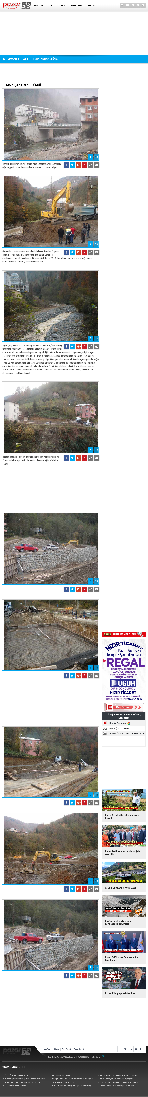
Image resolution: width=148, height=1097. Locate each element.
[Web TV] (127, 5)
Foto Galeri (66, 1049)
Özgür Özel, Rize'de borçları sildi (17, 1075)
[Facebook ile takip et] (120, 1049)
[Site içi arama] (143, 5)
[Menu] (122, 5)
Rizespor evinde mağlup (61, 1075)
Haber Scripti (96, 1057)
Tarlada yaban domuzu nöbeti (63, 1082)
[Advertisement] (74, 32)
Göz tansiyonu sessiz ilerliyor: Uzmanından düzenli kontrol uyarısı (117, 1075)
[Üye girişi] (136, 1049)
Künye (56, 1049)
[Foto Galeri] (132, 5)
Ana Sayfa (47, 1049)
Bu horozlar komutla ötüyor (15, 1086)
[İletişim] (137, 5)
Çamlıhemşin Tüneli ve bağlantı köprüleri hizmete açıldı (72, 1086)
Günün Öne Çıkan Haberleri (13, 1067)
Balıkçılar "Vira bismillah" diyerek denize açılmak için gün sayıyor (72, 1079)
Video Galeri (79, 1049)
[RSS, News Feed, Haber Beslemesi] (130, 1049)
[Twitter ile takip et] (125, 1049)
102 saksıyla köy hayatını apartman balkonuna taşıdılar (25, 1079)
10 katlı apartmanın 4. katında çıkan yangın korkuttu (24, 1082)
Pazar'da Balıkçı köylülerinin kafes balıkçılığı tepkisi (119, 1082)
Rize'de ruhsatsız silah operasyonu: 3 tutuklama (117, 1086)
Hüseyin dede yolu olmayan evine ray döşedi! (116, 1079)
